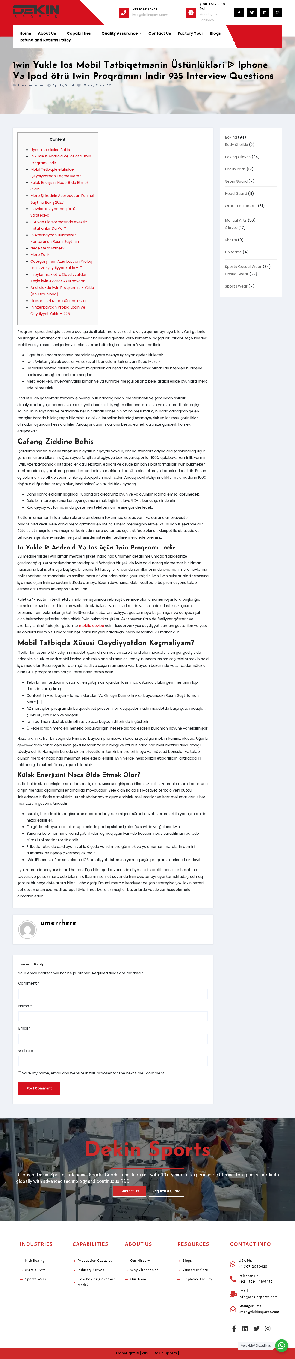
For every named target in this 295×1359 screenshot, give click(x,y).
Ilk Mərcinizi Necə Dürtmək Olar (58, 300)
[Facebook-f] (234, 1328)
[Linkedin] (245, 1328)
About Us (47, 33)
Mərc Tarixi (40, 254)
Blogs (215, 33)
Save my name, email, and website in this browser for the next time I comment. (93, 1073)
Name (25, 1006)
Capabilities (79, 33)
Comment (29, 983)
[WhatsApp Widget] (281, 1345)
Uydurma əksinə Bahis (50, 149)
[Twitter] (256, 1328)
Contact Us (159, 33)
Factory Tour (190, 33)
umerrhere (58, 923)
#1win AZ (103, 85)
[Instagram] (268, 1328)
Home (25, 33)
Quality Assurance (120, 33)
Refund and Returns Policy (45, 40)
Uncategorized (31, 85)
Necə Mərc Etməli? (47, 248)
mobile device (91, 625)
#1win (88, 85)
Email (24, 1028)
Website (25, 1050)
